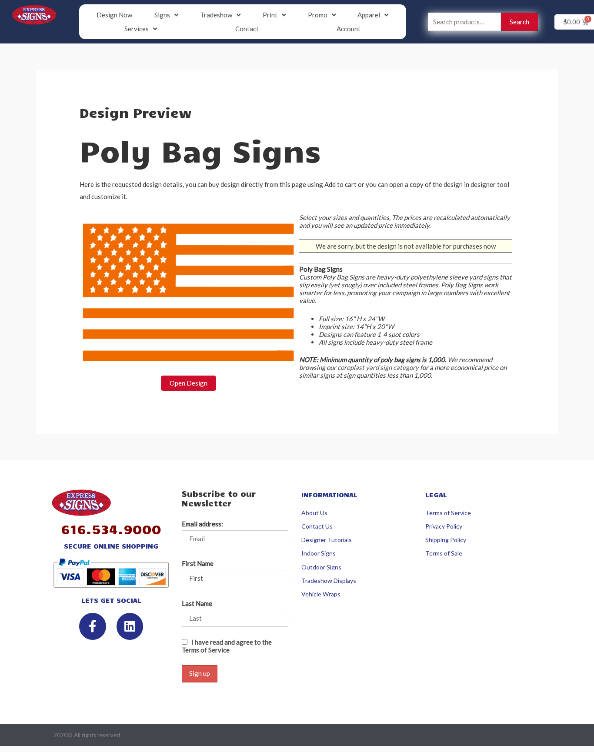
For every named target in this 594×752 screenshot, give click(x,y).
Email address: (202, 524)
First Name (198, 563)
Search (519, 22)
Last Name (197, 603)
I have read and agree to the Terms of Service (227, 646)
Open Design (188, 383)
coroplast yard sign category (378, 367)
